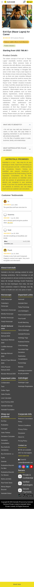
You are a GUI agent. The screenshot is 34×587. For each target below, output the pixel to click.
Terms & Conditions (24, 425)
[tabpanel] (17, 17)
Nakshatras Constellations (22, 357)
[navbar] (2, 2)
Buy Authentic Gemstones (5, 448)
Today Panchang (23, 307)
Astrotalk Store (23, 303)
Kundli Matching (23, 322)
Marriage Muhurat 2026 (6, 355)
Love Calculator (6, 398)
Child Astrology (23, 345)
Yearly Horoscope (7, 321)
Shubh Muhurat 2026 (7, 327)
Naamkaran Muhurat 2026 (7, 341)
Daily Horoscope (6, 299)
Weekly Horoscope (7, 314)
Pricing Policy (22, 441)
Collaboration (5, 382)
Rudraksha (4, 425)
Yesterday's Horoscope (5, 304)
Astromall (21, 299)
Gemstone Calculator (8, 436)
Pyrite (3, 457)
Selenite (3, 461)
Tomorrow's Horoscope (8, 310)
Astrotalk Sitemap (6, 406)
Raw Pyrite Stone (6, 483)
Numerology (22, 363)
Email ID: (25, 461)
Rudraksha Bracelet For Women (7, 473)
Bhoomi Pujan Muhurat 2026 (8, 361)
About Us (21, 437)
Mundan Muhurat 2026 (8, 373)
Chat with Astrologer (24, 326)
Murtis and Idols (6, 479)
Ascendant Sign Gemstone (23, 351)
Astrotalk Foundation (7, 409)
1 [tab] (18, 25)
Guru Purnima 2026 (7, 402)
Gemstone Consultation (5, 441)
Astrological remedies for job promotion (25, 372)
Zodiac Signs (5, 390)
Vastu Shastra (5, 394)
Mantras (20, 367)
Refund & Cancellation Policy (25, 420)
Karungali (4, 429)
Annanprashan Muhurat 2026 (6, 334)
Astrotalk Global (6, 493)
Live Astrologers (23, 311)
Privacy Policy (22, 429)
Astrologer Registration (25, 386)
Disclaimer (21, 433)
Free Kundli (22, 318)
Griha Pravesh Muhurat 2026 (5, 368)
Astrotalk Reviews (24, 334)
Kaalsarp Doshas (23, 341)
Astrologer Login (23, 382)
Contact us (22, 445)
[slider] (6, 38)
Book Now (17, 584)
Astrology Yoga (23, 338)
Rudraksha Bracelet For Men (7, 467)
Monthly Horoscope (7, 317)
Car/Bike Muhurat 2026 (6, 348)
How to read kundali (24, 315)
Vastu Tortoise (5, 432)
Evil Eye (3, 421)
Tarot (2, 386)
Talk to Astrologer (23, 330)
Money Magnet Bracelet (6, 488)
